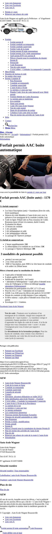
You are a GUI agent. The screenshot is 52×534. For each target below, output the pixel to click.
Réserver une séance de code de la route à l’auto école (26, 435)
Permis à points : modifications (17, 422)
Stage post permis (17, 103)
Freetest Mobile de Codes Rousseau (24, 97)
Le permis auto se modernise (21, 99)
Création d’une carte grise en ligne (23, 113)
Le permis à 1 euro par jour (21, 90)
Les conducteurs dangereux (16, 412)
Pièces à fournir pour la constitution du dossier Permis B (27, 428)
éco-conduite (15, 101)
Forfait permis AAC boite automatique (25, 53)
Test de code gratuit (18, 67)
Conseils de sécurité (13, 392)
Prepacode (14, 63)
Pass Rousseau (16, 81)
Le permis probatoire (13, 410)
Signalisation (10, 437)
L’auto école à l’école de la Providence (20, 403)
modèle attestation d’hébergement (25, 285)
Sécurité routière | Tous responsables (14, 471)
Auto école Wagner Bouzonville (18, 383)
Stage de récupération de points (22, 110)
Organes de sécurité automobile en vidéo (21, 417)
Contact (8, 394)
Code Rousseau (16, 65)
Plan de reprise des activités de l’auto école (27, 115)
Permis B (8, 426)
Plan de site (9, 433)
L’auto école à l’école (18, 88)
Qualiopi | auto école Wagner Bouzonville (16, 480)
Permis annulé (10, 424)
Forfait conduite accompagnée (22, 44)
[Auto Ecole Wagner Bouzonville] (19, 34)
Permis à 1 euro (11, 12)
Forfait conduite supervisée (21, 47)
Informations (5, 139)
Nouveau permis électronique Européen (21, 415)
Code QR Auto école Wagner (22, 106)
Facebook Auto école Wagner (12, 306)
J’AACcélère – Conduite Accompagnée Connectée (30, 69)
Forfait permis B (16, 42)
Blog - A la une (6, 132)
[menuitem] (28, 12)
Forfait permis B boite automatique (24, 51)
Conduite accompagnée (19, 83)
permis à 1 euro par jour (36, 192)
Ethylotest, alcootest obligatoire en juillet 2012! (23, 397)
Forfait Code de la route (19, 49)
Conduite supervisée (18, 85)
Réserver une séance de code (16, 14)
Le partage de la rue (13, 406)
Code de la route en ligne (15, 385)
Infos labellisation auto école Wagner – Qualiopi (24, 399)
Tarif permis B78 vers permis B (22, 56)
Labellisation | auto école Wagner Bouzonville (18, 475)
